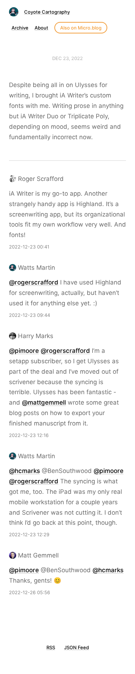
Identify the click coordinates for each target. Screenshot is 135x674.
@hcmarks (24, 470)
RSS (50, 647)
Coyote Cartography (47, 12)
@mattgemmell (44, 402)
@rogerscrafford (33, 282)
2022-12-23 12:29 (29, 534)
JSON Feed (76, 647)
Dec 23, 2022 (67, 58)
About (41, 28)
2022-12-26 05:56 (29, 592)
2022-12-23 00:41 (29, 247)
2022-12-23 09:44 (29, 315)
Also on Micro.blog (81, 28)
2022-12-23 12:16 (29, 435)
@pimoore (24, 350)
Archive (20, 28)
